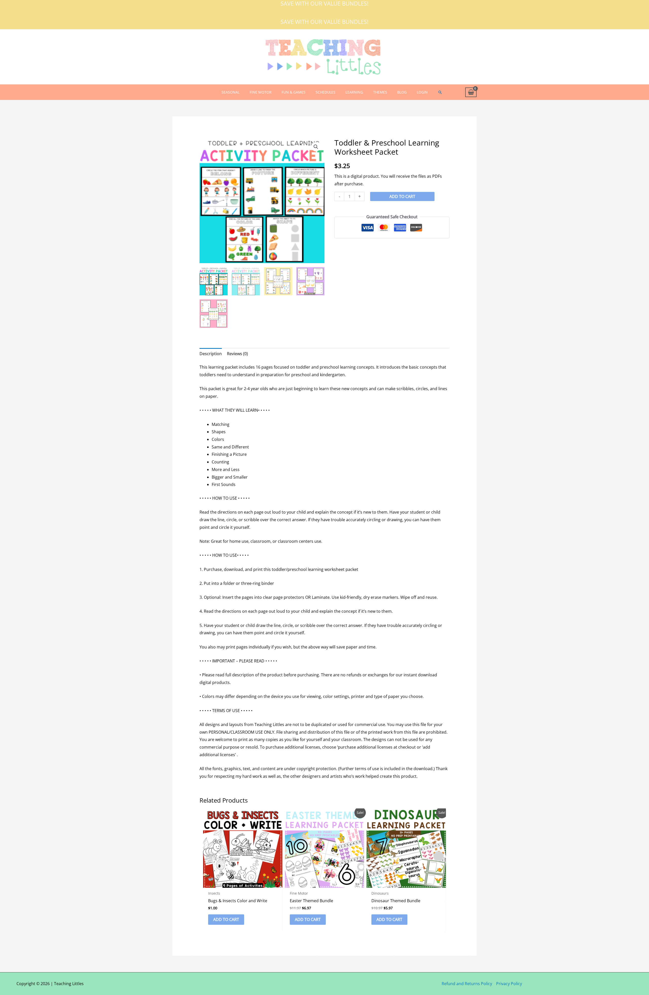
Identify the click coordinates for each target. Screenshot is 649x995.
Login (422, 92)
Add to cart (402, 196)
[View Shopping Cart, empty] (471, 92)
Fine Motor (261, 92)
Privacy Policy (509, 983)
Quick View (242, 883)
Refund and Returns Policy (467, 983)
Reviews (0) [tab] (237, 353)
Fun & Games (293, 92)
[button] (440, 92)
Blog (402, 92)
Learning (354, 92)
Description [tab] (211, 353)
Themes (380, 92)
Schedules (325, 92)
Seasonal (231, 92)
